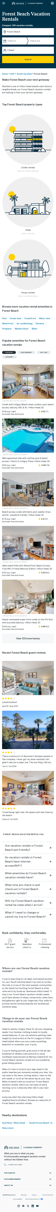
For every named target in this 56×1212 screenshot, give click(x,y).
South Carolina (24, 74)
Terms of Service (47, 1195)
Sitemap (23, 1195)
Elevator (40, 323)
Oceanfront (30, 318)
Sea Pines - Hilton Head (13, 1123)
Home (5, 74)
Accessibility (17, 1199)
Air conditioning (25, 323)
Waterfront (7, 323)
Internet (9, 357)
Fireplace (7, 329)
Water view (44, 318)
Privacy (34, 1195)
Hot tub (43, 352)
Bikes (34, 329)
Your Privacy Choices (32, 1199)
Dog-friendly (26, 352)
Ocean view (15, 318)
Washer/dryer (22, 329)
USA (12, 74)
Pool (4, 318)
